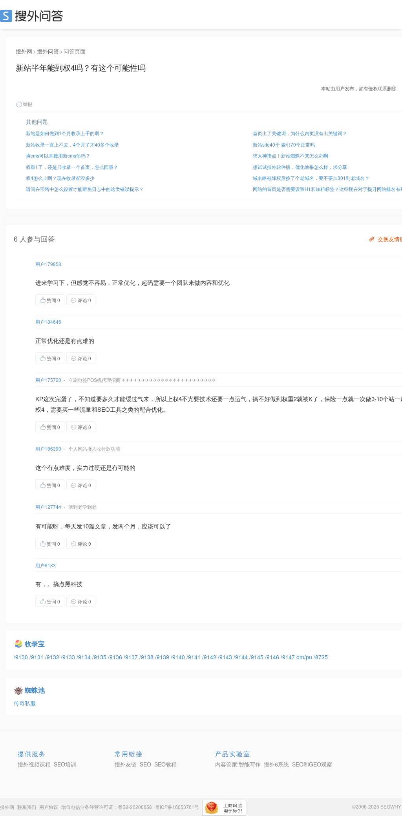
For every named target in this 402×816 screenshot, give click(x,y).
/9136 (116, 657)
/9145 (257, 657)
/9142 (210, 657)
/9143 (226, 657)
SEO (33, 16)
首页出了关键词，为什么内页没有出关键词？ (300, 133)
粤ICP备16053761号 (177, 806)
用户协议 (48, 806)
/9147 (288, 657)
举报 (27, 104)
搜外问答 (48, 51)
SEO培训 (65, 764)
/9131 (37, 657)
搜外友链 (126, 764)
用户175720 (48, 379)
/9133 (69, 657)
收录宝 (35, 643)
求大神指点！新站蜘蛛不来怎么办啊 (290, 155)
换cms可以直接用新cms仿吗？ (58, 155)
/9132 (53, 657)
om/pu (305, 657)
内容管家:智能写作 (238, 764)
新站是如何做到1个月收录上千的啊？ (65, 133)
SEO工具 (109, 409)
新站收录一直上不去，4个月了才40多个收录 (72, 144)
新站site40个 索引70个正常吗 (284, 144)
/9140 (178, 657)
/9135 (100, 657)
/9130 (21, 657)
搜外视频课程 (34, 764)
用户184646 (48, 321)
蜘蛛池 (35, 690)
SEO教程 (165, 764)
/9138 (147, 657)
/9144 (241, 657)
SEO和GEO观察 (312, 764)
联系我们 (26, 806)
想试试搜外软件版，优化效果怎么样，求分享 (300, 166)
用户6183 (45, 565)
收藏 (111, 299)
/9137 (131, 657)
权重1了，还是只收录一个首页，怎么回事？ (72, 166)
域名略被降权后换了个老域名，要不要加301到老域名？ (311, 177)
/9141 (194, 657)
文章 (100, 526)
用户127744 (48, 506)
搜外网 (24, 51)
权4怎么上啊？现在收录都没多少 (60, 177)
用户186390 (48, 448)
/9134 (84, 657)
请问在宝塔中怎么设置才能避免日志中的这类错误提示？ (85, 188)
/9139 (163, 657)
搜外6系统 (276, 764)
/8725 (321, 657)
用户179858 (48, 263)
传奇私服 (25, 703)
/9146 (273, 657)
